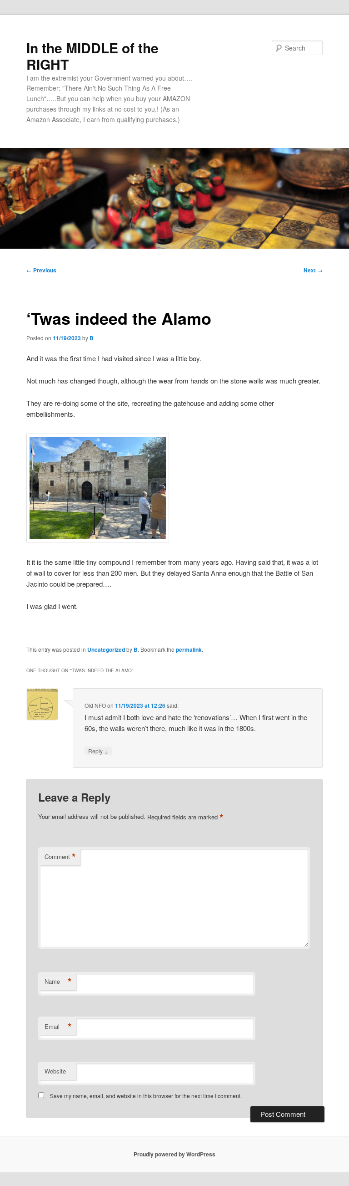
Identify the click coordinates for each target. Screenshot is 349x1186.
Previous (41, 270)
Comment (60, 856)
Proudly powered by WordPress (174, 1154)
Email (58, 1026)
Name (58, 981)
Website (55, 1071)
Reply (98, 750)
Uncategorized (106, 649)
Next (313, 270)
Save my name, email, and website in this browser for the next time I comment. (146, 1095)
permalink (189, 649)
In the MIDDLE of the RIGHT (92, 56)
